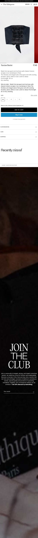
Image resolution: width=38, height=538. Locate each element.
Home (3, 165)
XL (19, 99)
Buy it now (19, 115)
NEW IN (27, 4)
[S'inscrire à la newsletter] (33, 392)
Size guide (34, 95)
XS (3, 99)
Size (2, 95)
